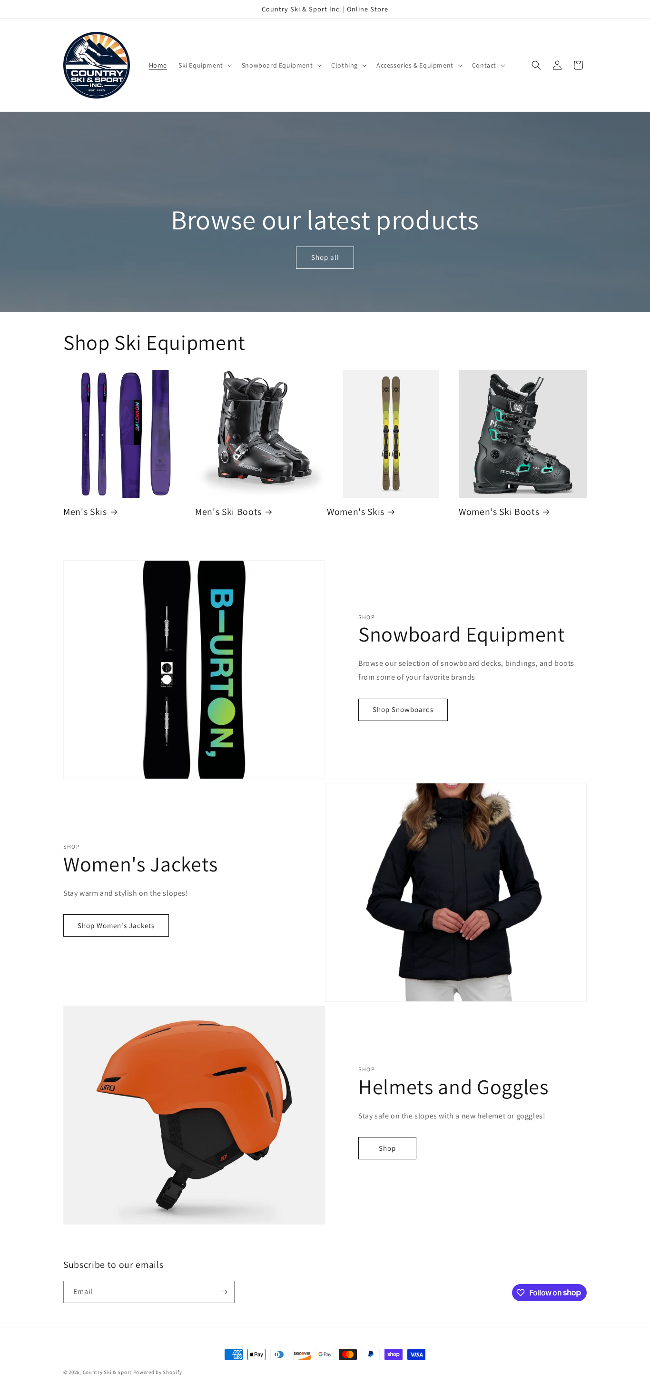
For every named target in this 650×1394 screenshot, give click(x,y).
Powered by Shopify (157, 1372)
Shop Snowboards (403, 709)
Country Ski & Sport (107, 1372)
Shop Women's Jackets (116, 925)
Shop (387, 1148)
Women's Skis (355, 512)
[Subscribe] (223, 1292)
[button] (204, 65)
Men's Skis (85, 512)
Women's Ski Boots (499, 512)
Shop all (325, 257)
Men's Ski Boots (228, 512)
